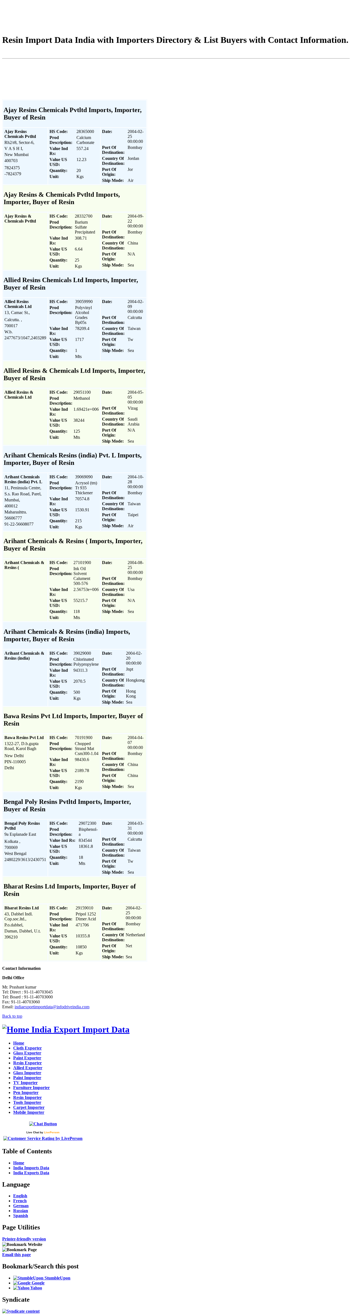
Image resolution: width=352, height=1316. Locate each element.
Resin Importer (27, 1097)
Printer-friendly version (24, 1239)
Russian (20, 1210)
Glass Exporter (27, 1053)
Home (18, 1043)
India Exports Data (31, 1172)
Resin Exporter (27, 1062)
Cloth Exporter (27, 1048)
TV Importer (25, 1082)
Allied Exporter (27, 1067)
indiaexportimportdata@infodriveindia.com (52, 1006)
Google (38, 1283)
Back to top (12, 1016)
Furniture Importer (31, 1087)
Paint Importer (27, 1077)
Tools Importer (27, 1102)
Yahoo (35, 1288)
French (20, 1200)
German (21, 1205)
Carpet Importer (29, 1107)
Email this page (16, 1254)
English (20, 1195)
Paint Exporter (27, 1058)
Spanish (20, 1215)
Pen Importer (25, 1092)
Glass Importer (27, 1072)
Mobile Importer (28, 1112)
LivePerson (51, 1132)
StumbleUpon (56, 1278)
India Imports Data (31, 1167)
